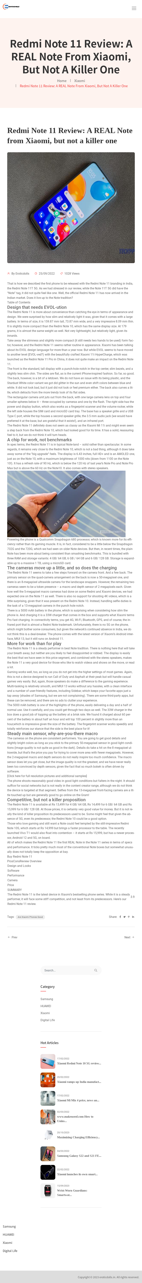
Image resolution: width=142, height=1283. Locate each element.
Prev (14, 937)
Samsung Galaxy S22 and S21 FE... (79, 1155)
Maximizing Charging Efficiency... (78, 1137)
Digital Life (47, 1020)
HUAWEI (45, 1006)
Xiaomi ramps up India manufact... (79, 1081)
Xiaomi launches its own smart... (77, 1174)
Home (62, 80)
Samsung (46, 999)
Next (127, 937)
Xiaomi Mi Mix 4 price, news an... (78, 1100)
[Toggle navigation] (134, 8)
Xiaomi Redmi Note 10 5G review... (79, 1063)
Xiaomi (79, 80)
